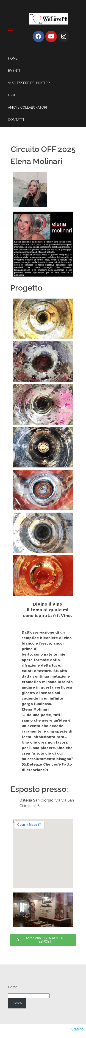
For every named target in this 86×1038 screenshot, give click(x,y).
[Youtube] (51, 36)
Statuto (77, 1029)
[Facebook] (38, 36)
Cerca (12, 987)
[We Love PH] (48, 19)
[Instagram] (63, 36)
